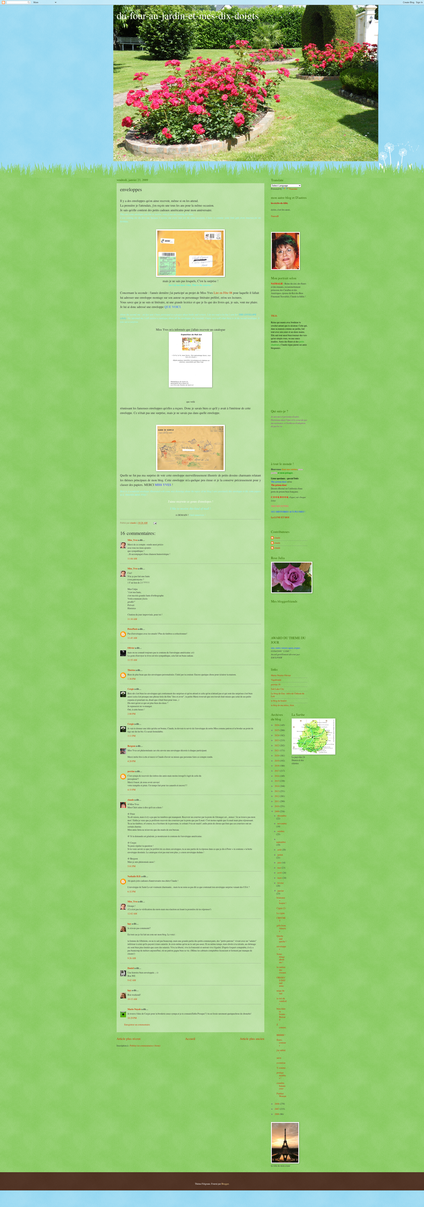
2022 (277, 745)
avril (279, 872)
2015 (277, 780)
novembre (282, 823)
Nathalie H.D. (134, 876)
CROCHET (281, 919)
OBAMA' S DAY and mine (281, 981)
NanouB (275, 216)
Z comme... (281, 1027)
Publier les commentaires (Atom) (145, 1045)
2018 (277, 765)
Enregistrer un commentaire (137, 1024)
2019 (277, 760)
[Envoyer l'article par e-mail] (155, 522)
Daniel (131, 968)
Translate (293, 188)
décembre (281, 815)
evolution (281, 1062)
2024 (277, 735)
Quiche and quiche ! (282, 938)
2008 (277, 1103)
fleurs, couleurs (281, 1042)
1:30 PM (131, 678)
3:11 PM (131, 735)
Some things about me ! (281, 958)
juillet (280, 854)
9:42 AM (132, 980)
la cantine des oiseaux (281, 969)
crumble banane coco (281, 1085)
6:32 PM (131, 891)
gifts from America (281, 928)
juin (279, 862)
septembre (281, 842)
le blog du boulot (279, 700)
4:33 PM (131, 789)
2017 (277, 770)
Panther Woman (281, 1095)
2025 (277, 730)
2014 (277, 786)
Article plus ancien (252, 1039)
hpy (129, 923)
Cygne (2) (281, 908)
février (280, 882)
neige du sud (280, 992)
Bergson (131, 746)
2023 (277, 740)
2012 (277, 796)
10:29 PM (132, 1017)
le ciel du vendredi (282, 1001)
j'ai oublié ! (281, 1052)
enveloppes (281, 948)
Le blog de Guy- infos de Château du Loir (287, 695)
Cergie (131, 689)
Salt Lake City (277, 688)
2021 (277, 750)
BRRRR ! (281, 1035)
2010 (277, 806)
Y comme (281, 1067)
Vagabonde (276, 679)
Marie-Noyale (134, 1009)
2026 (277, 725)
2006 (277, 1114)
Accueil (190, 1039)
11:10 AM (132, 619)
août (279, 849)
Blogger (225, 1183)
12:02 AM (132, 913)
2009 (277, 811)
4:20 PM (131, 761)
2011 (277, 801)
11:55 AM (132, 659)
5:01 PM (131, 866)
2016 (277, 775)
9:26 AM (132, 958)
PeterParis (133, 629)
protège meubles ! (281, 1075)
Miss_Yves (133, 540)
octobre (280, 831)
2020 (277, 755)
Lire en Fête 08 (223, 293)
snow (279, 1057)
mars (279, 877)
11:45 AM (132, 637)
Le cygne (281, 913)
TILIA (274, 315)
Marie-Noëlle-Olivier (281, 675)
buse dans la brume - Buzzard (281, 1014)
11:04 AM (132, 558)
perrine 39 (275, 684)
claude (131, 799)
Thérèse (131, 670)
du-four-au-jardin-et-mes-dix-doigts (188, 15)
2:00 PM (131, 713)
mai (279, 867)
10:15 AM (132, 999)
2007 (277, 1108)
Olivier (131, 648)
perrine (131, 771)
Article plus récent (128, 1039)
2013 (277, 791)
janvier (280, 890)
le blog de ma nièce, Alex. (282, 705)
